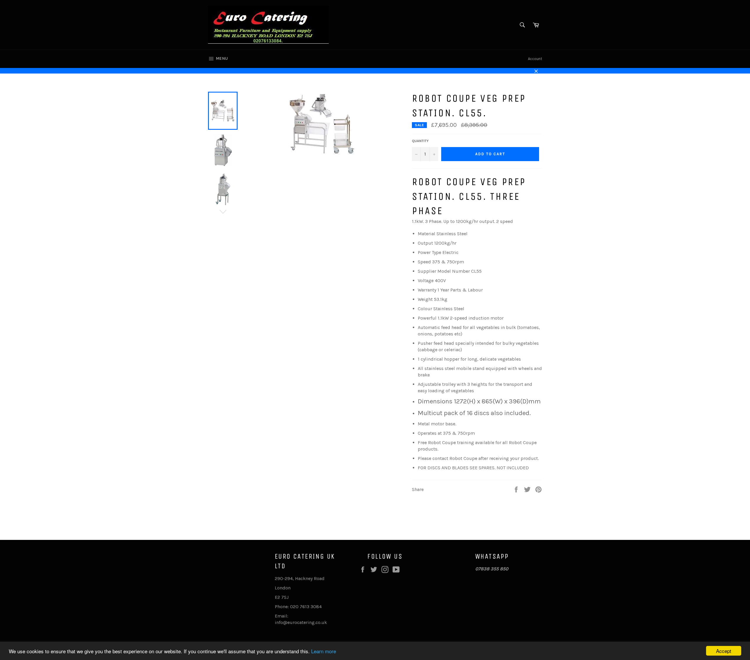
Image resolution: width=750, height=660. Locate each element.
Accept (723, 650)
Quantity (420, 141)
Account (535, 59)
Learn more (323, 651)
